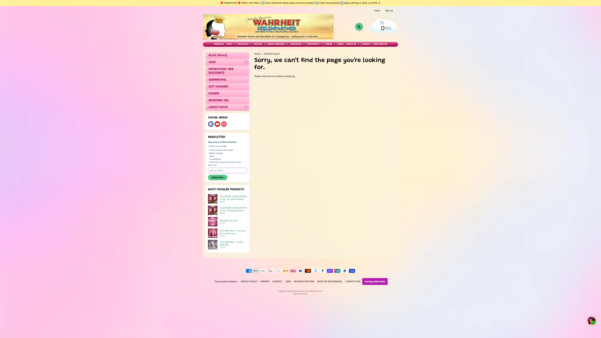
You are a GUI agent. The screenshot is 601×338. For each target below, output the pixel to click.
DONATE (214, 93)
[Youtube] (217, 124)
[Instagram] (224, 124)
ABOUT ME (353, 44)
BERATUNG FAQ (219, 100)
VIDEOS (330, 44)
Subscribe (217, 177)
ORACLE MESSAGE (278, 44)
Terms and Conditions (226, 281)
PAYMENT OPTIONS (304, 281)
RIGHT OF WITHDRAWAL (329, 281)
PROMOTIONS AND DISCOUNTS (221, 71)
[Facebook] (211, 124)
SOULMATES (298, 44)
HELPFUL (260, 44)
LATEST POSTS (229, 108)
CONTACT (366, 44)
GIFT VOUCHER (218, 86)
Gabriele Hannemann (299, 291)
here (269, 76)
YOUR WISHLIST (380, 44)
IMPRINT (265, 281)
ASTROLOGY (244, 44)
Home (257, 54)
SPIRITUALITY (315, 44)
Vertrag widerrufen (375, 281)
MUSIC (341, 44)
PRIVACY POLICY (249, 281)
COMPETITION (352, 281)
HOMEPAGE (219, 44)
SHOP (231, 44)
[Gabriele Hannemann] (268, 26)
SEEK (288, 281)
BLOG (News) (218, 55)
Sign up (389, 10)
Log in (377, 10)
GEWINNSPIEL (218, 79)
